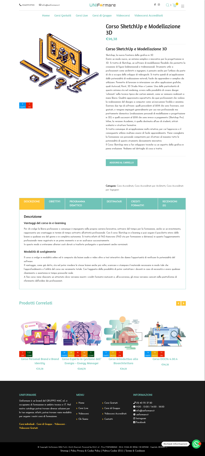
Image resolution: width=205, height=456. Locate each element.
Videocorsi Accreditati (148, 15)
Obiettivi (54, 202)
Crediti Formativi (137, 204)
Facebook (140, 422)
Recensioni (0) (170, 204)
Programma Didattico (77, 204)
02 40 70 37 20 (144, 403)
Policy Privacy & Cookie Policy (85, 451)
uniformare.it (142, 415)
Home (46, 15)
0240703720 (28, 5)
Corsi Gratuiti (62, 15)
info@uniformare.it (51, 5)
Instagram (140, 419)
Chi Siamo (83, 419)
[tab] (31, 204)
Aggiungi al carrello (122, 162)
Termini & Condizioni (135, 451)
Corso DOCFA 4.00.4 (165, 359)
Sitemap (64, 451)
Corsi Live (82, 15)
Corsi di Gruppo (102, 15)
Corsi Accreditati (125, 186)
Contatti (108, 419)
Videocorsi (123, 15)
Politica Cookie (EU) (112, 451)
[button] (196, 444)
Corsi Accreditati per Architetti (150, 186)
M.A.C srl (95, 447)
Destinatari (114, 202)
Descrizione (32, 202)
